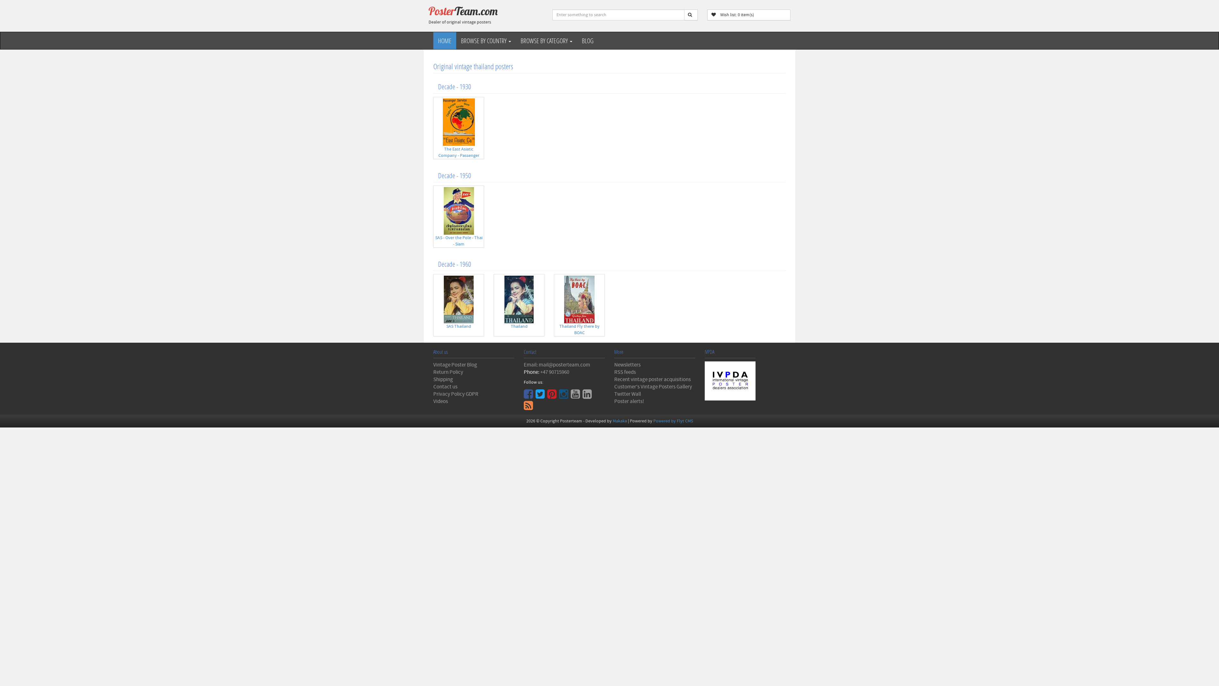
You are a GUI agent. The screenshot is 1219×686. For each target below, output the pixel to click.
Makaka (620, 421)
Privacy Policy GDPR (455, 394)
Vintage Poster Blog (455, 364)
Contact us (445, 386)
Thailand (519, 326)
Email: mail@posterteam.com (557, 364)
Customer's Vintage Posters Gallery (653, 386)
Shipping (443, 379)
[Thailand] (519, 299)
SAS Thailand (458, 326)
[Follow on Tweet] (541, 396)
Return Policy (448, 372)
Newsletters (627, 364)
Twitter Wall (627, 394)
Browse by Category (545, 41)
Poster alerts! (629, 401)
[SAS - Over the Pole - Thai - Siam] (459, 211)
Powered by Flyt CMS (673, 421)
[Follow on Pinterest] (552, 396)
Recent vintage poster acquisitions (652, 379)
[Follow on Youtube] (576, 396)
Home (444, 41)
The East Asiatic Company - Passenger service (458, 155)
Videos (440, 401)
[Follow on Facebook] (529, 396)
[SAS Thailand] (459, 299)
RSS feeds (625, 372)
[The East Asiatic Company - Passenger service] (459, 122)
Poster (463, 11)
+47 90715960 (554, 372)
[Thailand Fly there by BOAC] (579, 299)
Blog (588, 41)
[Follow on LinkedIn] (588, 396)
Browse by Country (484, 41)
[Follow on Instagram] (564, 396)
